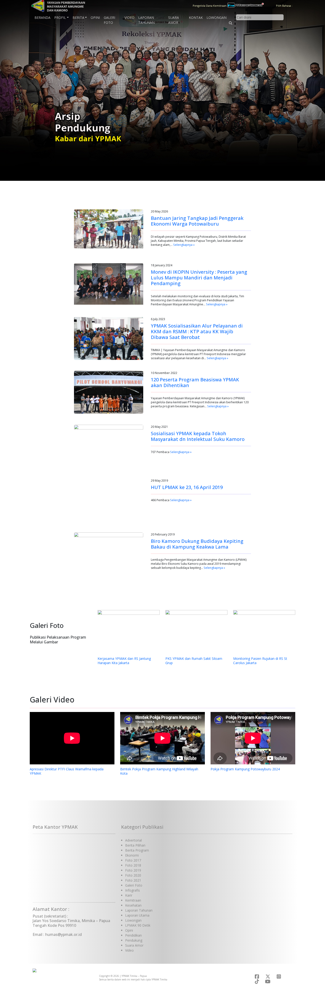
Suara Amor (173, 20)
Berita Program (137, 850)
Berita (78, 17)
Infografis (132, 890)
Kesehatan (133, 905)
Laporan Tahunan (146, 20)
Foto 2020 (133, 875)
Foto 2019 (133, 870)
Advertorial (133, 840)
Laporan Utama (137, 915)
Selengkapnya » (184, 245)
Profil (60, 17)
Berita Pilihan (135, 845)
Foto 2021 (133, 880)
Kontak (196, 17)
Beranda (42, 17)
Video (129, 17)
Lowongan (217, 17)
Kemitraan (133, 900)
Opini (95, 17)
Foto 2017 (133, 860)
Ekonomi (132, 855)
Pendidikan (133, 935)
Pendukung (133, 940)
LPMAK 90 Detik (137, 925)
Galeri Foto (109, 20)
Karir (128, 895)
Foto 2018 (133, 865)
